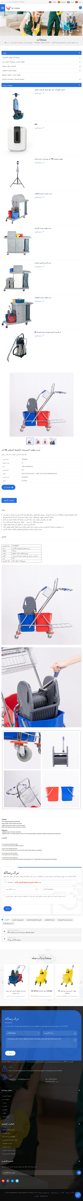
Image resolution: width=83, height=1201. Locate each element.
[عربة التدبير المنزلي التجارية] (18, 278)
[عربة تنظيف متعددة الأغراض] (18, 243)
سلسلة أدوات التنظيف (9, 70)
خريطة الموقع (54, 1193)
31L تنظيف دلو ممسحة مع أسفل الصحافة (41, 992)
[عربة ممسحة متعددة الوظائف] (18, 208)
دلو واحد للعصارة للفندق (34, 920)
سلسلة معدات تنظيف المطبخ (11, 75)
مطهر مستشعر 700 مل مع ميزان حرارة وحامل (49, 159)
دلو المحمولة (67, 991)
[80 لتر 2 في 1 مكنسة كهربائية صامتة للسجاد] (18, 347)
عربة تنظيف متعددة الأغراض (43, 228)
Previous (2, 980)
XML (63, 1193)
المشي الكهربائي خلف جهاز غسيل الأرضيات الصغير (50, 90)
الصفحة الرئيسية (7, 1096)
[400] (18, 139)
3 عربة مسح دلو (8, 923)
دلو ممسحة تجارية (17, 920)
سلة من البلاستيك (7, 1143)
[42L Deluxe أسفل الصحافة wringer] (16, 976)
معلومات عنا (6, 1099)
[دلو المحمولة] (67, 976)
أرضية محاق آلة (7, 1147)
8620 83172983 (50, 1082)
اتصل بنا (5, 1106)
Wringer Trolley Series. (42, 43)
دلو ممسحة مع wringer (9, 1137)
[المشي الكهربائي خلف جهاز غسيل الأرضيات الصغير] (18, 105)
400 (36, 124)
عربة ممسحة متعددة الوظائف (43, 193)
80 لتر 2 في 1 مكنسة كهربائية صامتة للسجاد (48, 332)
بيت (7, 43)
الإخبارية (5, 1110)
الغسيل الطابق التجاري (9, 1130)
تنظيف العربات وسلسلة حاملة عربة (21, 43)
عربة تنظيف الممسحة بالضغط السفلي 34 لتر (27, 882)
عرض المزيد (38, 93)
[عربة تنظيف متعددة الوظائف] (18, 312)
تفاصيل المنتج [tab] (9, 500)
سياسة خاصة (6, 1117)
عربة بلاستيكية (6, 1133)
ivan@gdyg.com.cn (24, 1079)
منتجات (4, 1103)
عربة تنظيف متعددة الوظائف (43, 297)
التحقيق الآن (7, 487)
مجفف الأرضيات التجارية (9, 1150)
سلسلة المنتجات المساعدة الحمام (13, 79)
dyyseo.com (44, 1196)
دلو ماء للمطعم (49, 920)
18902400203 (53, 1079)
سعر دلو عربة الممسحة (65, 920)
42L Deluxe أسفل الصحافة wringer (16, 991)
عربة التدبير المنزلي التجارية (43, 263)
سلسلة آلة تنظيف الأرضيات (11, 57)
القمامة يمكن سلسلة (9, 66)
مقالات (4, 1113)
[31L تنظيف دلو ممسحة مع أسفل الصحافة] (41, 976)
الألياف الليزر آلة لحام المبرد (10, 1140)
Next (80, 980)
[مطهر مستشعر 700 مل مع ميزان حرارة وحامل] (18, 174)
